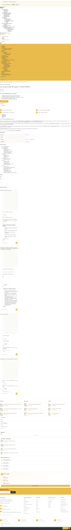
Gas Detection (10, 31)
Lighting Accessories (7, 25)
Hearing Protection (7, 16)
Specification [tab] (4, 115)
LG (2, 103)
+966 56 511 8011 (5, 506)
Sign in (3, 38)
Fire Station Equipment (7, 53)
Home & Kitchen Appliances (6, 71)
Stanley (37, 504)
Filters (3, 51)
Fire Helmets (8, 19)
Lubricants (3, 58)
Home (1, 81)
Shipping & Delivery (63, 510)
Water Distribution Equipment (8, 20)
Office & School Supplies (10, 28)
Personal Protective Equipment (6, 12)
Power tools (5, 11)
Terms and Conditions (64, 502)
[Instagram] (8, 515)
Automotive (4, 46)
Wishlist (49, 507)
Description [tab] (3, 114)
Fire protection (4, 17)
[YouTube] (10, 515)
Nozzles (7, 21)
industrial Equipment (5, 56)
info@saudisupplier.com (13, 1)
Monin (37, 502)
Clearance (9, 30)
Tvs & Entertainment (8, 81)
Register (3, 41)
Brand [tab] (3, 117)
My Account (50, 502)
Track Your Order (50, 499)
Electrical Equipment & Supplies (7, 23)
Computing (25, 502)
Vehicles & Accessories (7, 27)
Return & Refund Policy (64, 504)
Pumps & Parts (6, 10)
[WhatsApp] (5, 515)
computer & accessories (7, 49)
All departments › (26, 513)
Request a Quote (4, 101)
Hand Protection (6, 15)
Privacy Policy (63, 501)
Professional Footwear (7, 13)
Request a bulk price (36, 485)
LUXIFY (37, 501)
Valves (7, 22)
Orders (49, 504)
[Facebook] (1, 515)
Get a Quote (50, 501)
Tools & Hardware (5, 9)
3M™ (37, 507)
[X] (3, 515)
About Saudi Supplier (5, 4)
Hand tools (5, 68)
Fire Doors (5, 18)
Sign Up (13, 492)
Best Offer (3, 45)
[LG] (3, 185)
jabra (36, 499)
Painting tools (4, 62)
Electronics (5, 24)
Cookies (62, 507)
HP (36, 510)
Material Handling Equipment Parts (9, 26)
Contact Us (10, 4)
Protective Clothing (7, 14)
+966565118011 (6, 1)
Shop (8, 4)
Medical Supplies (10, 29)
